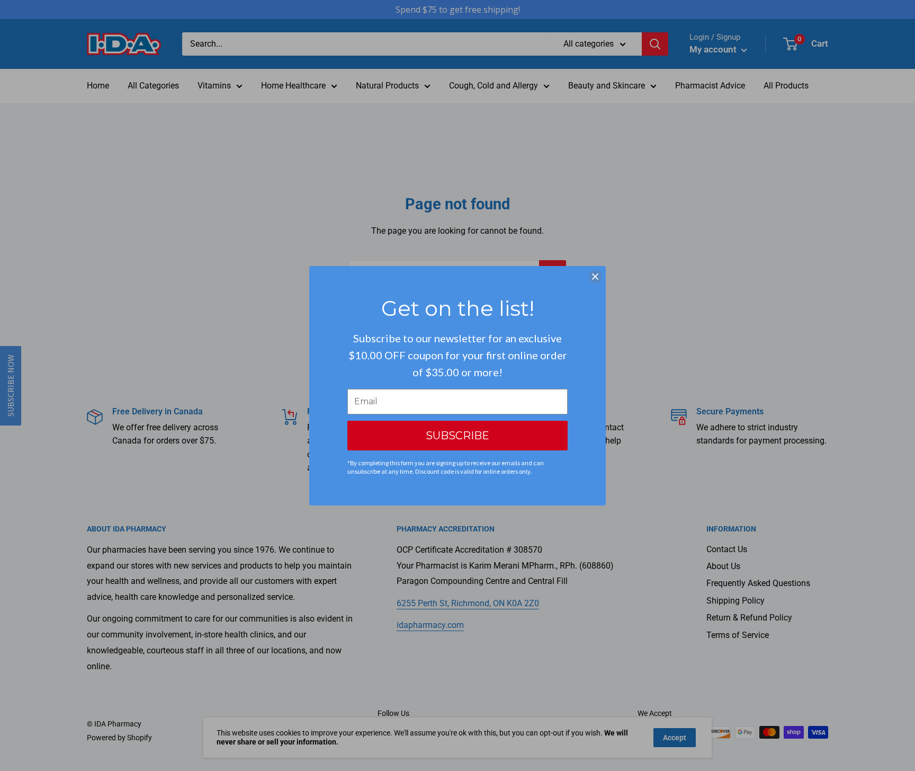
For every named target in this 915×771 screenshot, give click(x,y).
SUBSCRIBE (457, 435)
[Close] (595, 276)
